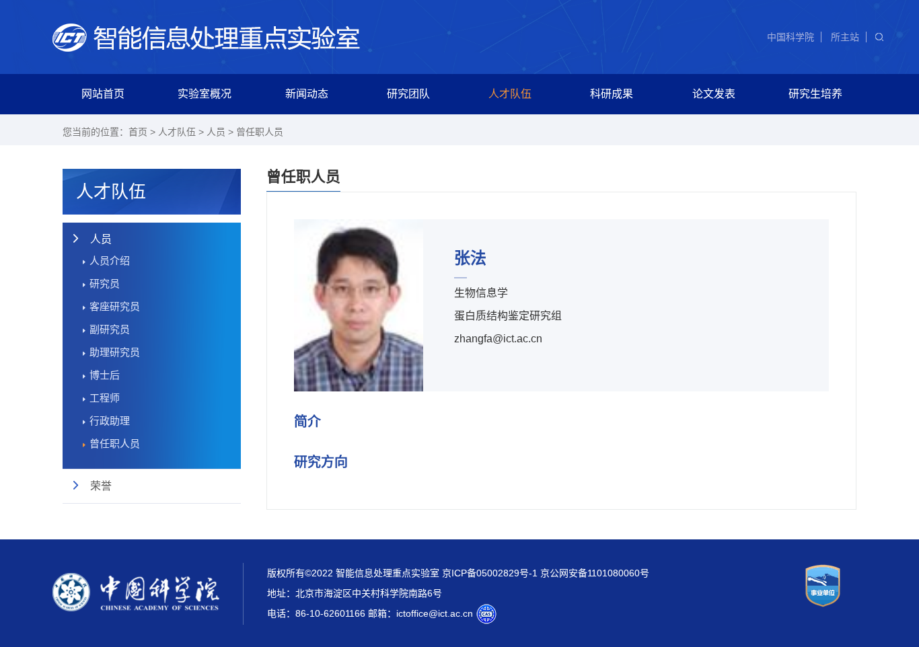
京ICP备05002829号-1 (490, 573)
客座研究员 (114, 306)
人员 (216, 131)
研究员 (104, 283)
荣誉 (101, 486)
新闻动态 (306, 94)
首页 (137, 131)
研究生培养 (815, 94)
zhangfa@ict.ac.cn (498, 338)
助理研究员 (114, 352)
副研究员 (109, 329)
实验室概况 (204, 94)
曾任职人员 (259, 131)
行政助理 (109, 420)
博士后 (104, 375)
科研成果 (611, 94)
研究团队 (408, 94)
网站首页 (102, 94)
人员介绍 (109, 260)
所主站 (845, 37)
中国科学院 (790, 37)
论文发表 (713, 94)
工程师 (104, 398)
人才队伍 (509, 94)
